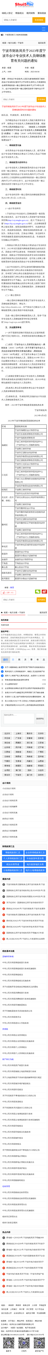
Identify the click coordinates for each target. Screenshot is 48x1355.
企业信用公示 (19, 1313)
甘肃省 (18, 761)
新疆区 (18, 766)
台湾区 (7, 770)
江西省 (7, 752)
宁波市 (20, 43)
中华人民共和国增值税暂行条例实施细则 (19, 969)
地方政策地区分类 (35, 864)
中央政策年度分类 (35, 858)
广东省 (18, 738)
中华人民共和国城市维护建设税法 (16, 1084)
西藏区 (18, 743)
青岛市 (7, 775)
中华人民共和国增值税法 (12, 975)
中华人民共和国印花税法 (12, 1090)
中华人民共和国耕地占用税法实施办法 (18, 1162)
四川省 (18, 747)
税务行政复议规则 (9, 1223)
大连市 (41, 770)
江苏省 (41, 743)
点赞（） (10, 593)
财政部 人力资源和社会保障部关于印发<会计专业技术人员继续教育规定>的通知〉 (23, 130)
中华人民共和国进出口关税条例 (15, 1023)
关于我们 (11, 1321)
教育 (12, 588)
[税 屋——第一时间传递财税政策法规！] (24, 7)
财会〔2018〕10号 (23, 133)
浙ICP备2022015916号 (35, 1335)
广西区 (41, 752)
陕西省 (18, 757)
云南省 (7, 757)
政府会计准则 (8, 819)
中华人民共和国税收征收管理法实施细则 (19, 1198)
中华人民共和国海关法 (11, 1017)
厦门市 (29, 775)
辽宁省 (41, 747)
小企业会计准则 (8, 788)
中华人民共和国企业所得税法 (14, 1035)
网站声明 (20, 1321)
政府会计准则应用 (9, 825)
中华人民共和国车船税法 (12, 1126)
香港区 (41, 766)
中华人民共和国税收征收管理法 (15, 1192)
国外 (29, 770)
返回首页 (42, 43)
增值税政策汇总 (12, 852)
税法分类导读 (12, 864)
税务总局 (26, 1305)
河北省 (7, 738)
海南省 (29, 757)
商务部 (18, 1305)
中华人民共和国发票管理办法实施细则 (18, 1211)
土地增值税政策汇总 (12, 870)
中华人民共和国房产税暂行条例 (15, 1065)
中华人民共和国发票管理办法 (14, 1204)
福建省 (29, 766)
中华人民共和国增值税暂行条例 (15, 963)
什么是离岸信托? (11, 684)
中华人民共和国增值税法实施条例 (16, 981)
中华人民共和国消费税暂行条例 (15, 993)
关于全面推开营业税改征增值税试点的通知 (20, 987)
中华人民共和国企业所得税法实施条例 (18, 1041)
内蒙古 (29, 761)
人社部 (34, 1305)
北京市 (7, 734)
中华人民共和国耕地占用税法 (14, 1156)
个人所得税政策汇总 (12, 858)
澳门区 (18, 770)
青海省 (7, 766)
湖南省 (18, 752)
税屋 (4, 43)
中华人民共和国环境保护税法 (14, 1168)
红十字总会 (39, 1309)
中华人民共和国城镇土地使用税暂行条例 (19, 1071)
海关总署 (4, 1309)
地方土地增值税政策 (35, 870)
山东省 (7, 747)
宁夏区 (7, 761)
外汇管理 (29, 1309)
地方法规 (12, 43)
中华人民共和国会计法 (13, 127)
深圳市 (41, 775)
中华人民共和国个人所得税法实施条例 (18, 1053)
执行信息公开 (6, 1313)
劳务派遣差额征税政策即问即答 (17, 680)
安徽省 (29, 738)
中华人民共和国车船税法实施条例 (16, 1132)
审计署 (21, 1309)
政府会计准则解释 (9, 831)
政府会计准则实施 (9, 837)
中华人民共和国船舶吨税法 (13, 1180)
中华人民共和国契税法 (11, 1144)
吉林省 (41, 738)
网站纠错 (38, 1321)
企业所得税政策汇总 (35, 852)
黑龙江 (29, 752)
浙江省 (29, 743)
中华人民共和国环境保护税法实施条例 (18, 1174)
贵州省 (41, 757)
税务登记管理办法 (9, 1217)
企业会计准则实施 (9, 813)
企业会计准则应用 (9, 801)
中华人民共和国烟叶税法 (12, 1138)
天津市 (41, 734)
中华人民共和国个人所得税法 (14, 1047)
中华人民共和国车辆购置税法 (14, 1005)
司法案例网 (41, 1313)
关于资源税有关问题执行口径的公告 (17, 1108)
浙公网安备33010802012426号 (12, 1335)
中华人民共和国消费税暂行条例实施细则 (19, 999)
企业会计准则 (8, 795)
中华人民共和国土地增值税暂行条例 (17, 1114)
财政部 (11, 1305)
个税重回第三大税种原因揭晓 (16, 35)
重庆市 (29, 734)
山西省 (41, 761)
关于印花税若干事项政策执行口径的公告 (19, 1096)
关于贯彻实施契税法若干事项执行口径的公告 (21, 1150)
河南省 (29, 747)
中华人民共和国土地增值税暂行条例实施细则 (21, 1120)
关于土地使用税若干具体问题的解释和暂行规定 (22, 1077)
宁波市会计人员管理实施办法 (28, 344)
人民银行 (13, 1309)
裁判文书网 (30, 1313)
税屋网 (3, 1321)
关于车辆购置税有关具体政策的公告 (17, 1011)
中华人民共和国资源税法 (12, 1102)
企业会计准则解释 (9, 807)
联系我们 (29, 1321)
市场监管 (42, 1305)
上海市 (18, 734)
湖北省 (7, 743)
